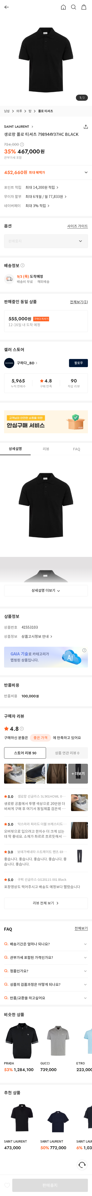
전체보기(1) (79, 302)
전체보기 (81, 928)
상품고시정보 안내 (35, 636)
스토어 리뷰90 (25, 753)
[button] (46, 172)
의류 (19, 111)
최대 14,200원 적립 (40, 187)
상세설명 (15, 448)
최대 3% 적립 (36, 206)
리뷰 (46, 449)
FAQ (76, 449)
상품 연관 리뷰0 (67, 753)
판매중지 (50, 1185)
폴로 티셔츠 (45, 111)
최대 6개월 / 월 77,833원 (44, 196)
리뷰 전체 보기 (43, 903)
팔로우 (78, 363)
